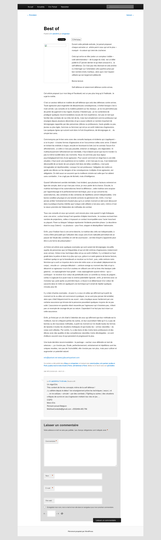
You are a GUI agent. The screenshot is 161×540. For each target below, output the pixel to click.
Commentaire (51, 441)
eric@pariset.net (50, 357)
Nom (49, 476)
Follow (78, 39)
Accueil (30, 7)
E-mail (49, 488)
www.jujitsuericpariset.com (69, 357)
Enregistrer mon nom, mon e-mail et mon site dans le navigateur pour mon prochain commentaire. (80, 507)
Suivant (130, 15)
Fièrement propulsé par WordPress (80, 531)
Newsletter (65, 7)
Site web (49, 500)
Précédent (31, 15)
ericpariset (66, 34)
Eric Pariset (52, 7)
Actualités (41, 7)
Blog (66, 363)
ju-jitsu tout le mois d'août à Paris (60, 365)
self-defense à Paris (80, 365)
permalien (110, 365)
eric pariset (104, 363)
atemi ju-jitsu (94, 363)
